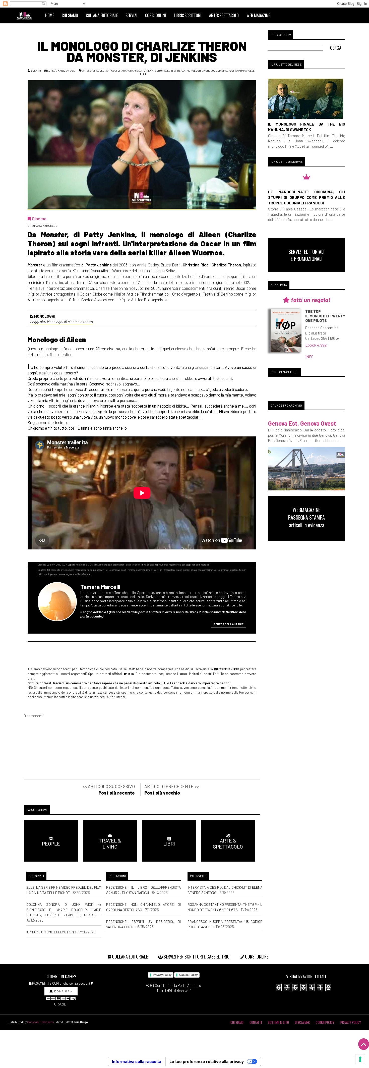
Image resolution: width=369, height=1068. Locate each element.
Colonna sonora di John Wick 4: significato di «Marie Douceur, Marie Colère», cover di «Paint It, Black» (63, 909)
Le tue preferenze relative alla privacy (206, 1061)
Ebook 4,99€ (316, 345)
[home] (27, 15)
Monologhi (194, 70)
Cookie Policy (188, 975)
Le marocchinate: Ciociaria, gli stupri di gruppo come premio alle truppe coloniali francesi (306, 197)
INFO (309, 356)
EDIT (143, 74)
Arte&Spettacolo (93, 70)
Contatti (256, 1022)
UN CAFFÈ (132, 674)
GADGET (183, 674)
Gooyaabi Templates (40, 1022)
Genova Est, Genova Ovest (302, 423)
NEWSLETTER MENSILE (228, 669)
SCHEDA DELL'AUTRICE (228, 624)
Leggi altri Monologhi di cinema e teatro (61, 321)
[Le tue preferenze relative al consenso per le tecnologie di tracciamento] (360, 1059)
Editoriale (162, 70)
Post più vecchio (162, 793)
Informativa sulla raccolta (136, 1061)
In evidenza (177, 70)
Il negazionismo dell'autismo (51, 932)
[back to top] (363, 1044)
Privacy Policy (162, 975)
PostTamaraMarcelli (241, 70)
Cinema (148, 70)
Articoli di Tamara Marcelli (124, 70)
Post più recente (116, 793)
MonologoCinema (215, 70)
